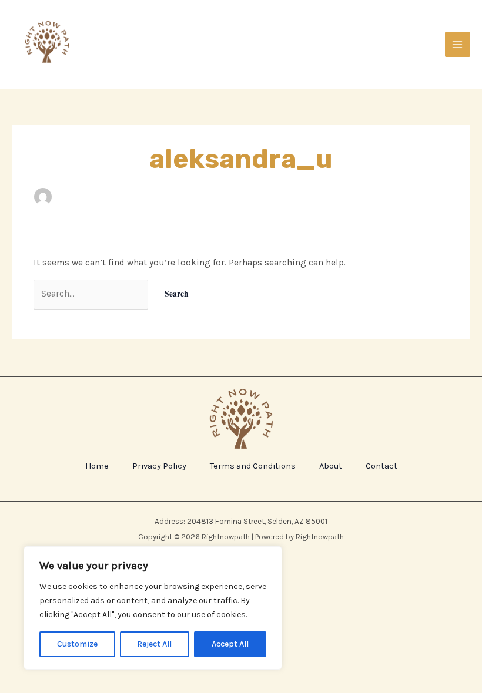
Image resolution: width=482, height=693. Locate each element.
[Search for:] (92, 293)
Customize (77, 644)
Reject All (154, 644)
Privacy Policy (159, 466)
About (330, 466)
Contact (381, 466)
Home (97, 466)
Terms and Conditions (253, 466)
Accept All (230, 644)
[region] (153, 608)
